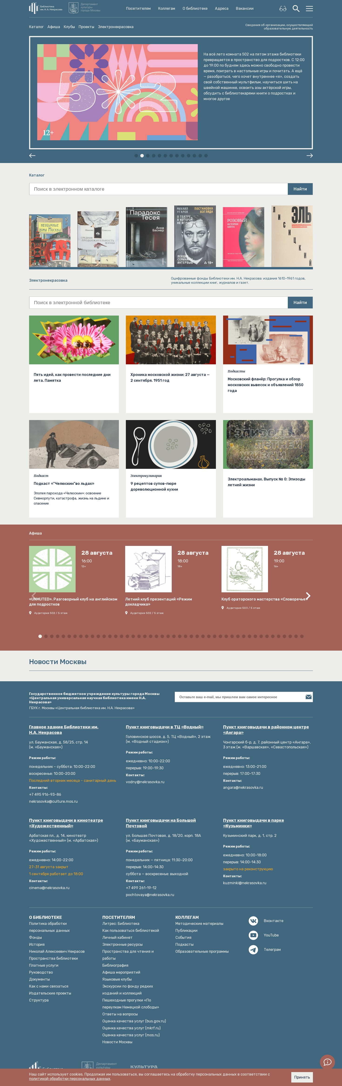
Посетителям (138, 9)
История (37, 944)
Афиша (53, 27)
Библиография (115, 965)
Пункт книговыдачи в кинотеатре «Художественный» (66, 823)
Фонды (35, 937)
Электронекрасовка (116, 27)
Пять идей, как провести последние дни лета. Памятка (72, 377)
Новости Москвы (117, 1042)
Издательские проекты (50, 993)
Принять (302, 1077)
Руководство (41, 972)
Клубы (69, 27)
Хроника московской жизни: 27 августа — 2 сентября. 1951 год (170, 377)
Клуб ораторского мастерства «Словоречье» (264, 599)
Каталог (36, 27)
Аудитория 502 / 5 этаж (50, 613)
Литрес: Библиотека (120, 923)
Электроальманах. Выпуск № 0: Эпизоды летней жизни (266, 482)
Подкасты (236, 371)
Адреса (221, 9)
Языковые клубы (117, 979)
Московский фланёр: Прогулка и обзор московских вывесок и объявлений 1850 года (265, 385)
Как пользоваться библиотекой (130, 930)
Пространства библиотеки (53, 958)
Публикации (186, 930)
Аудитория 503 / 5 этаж (243, 608)
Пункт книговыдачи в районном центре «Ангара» (266, 729)
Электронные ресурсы (122, 944)
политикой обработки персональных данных (69, 1078)
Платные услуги (43, 965)
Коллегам (166, 9)
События (183, 937)
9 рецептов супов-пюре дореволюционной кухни (154, 486)
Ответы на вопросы (120, 1014)
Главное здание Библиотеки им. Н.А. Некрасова (63, 729)
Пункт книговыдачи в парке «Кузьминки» (253, 823)
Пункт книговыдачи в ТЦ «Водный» (165, 727)
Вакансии (245, 9)
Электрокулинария (146, 476)
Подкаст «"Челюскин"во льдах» (64, 483)
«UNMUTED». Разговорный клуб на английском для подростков (73, 602)
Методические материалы (199, 923)
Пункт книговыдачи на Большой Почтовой (161, 823)
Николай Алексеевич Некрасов (57, 951)
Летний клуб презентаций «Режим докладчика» (158, 602)
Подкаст (41, 476)
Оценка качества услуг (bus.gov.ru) (134, 1021)
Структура (39, 1000)
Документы (39, 979)
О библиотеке (195, 9)
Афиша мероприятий (121, 972)
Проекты (86, 27)
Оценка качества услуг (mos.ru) (131, 1035)
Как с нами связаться (48, 986)
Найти (300, 189)
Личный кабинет (117, 937)
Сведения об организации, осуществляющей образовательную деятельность (279, 26)
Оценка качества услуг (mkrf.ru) (131, 1028)
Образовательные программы (202, 951)
